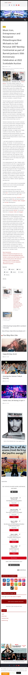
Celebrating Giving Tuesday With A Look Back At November (14, 327)
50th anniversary (7, 68)
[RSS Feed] (16, 588)
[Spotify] (16, 584)
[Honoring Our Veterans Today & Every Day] (14, 361)
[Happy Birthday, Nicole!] (14, 339)
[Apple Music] (23, 580)
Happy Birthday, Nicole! (10, 354)
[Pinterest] (4, 584)
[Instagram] (12, 580)
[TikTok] (12, 588)
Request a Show (15, 564)
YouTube (6, 202)
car (23, 68)
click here (19, 197)
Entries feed (3, 616)
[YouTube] (16, 580)
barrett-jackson (16, 68)
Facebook (15, 200)
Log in (2, 614)
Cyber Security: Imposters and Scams (16, 601)
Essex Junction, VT (14, 535)
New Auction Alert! (7, 317)
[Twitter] (8, 580)
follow (15, 491)
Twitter (18, 200)
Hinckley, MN (14, 499)
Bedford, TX (14, 522)
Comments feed (4, 618)
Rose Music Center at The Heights (14, 512)
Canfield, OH (14, 547)
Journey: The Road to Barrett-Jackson (7, 295)
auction (11, 68)
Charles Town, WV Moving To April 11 (14, 400)
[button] (7, 76)
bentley (20, 68)
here (7, 192)
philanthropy (11, 69)
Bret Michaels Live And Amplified (14, 500)
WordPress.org (4, 620)
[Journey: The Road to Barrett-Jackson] (7, 291)
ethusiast (7, 69)
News (4, 26)
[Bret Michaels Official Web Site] (14, 11)
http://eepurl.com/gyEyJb (15, 596)
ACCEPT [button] (18, 672)
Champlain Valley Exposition (14, 537)
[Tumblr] (8, 584)
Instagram (23, 200)
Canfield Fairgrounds (14, 548)
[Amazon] (19, 584)
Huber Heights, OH (14, 511)
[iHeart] (23, 584)
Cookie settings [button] (11, 672)
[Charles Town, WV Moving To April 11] (14, 386)
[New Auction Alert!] (7, 314)
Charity (4, 69)
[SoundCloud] (12, 584)
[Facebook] (4, 580)
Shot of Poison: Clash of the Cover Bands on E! (13, 331)
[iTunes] (19, 580)
